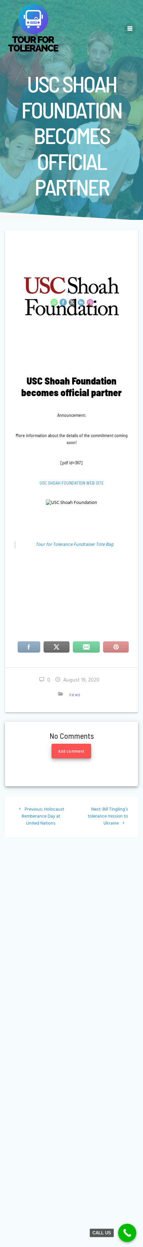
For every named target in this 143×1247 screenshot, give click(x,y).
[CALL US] (127, 1233)
